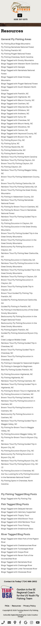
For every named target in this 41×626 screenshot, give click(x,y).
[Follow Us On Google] (25, 623)
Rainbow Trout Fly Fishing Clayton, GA (18, 160)
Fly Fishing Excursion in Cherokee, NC (17, 471)
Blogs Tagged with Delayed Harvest (16, 509)
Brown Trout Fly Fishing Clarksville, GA (18, 183)
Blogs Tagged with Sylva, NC (13, 117)
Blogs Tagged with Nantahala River (16, 562)
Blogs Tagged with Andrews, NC (15, 114)
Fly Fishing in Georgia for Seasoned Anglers (20, 363)
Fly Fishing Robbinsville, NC (13, 150)
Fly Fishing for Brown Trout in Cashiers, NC (19, 207)
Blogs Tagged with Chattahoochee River (18, 545)
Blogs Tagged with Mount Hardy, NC (17, 124)
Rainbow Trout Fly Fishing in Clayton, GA (19, 277)
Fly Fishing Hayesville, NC (12, 147)
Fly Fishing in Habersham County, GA (17, 197)
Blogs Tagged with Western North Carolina (19, 64)
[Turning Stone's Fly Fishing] (20, 7)
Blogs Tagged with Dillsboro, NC (15, 110)
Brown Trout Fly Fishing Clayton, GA (17, 163)
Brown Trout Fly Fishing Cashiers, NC (17, 398)
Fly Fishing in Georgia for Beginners (16, 366)
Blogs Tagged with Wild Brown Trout (17, 519)
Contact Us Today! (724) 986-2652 (20, 581)
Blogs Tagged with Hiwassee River (16, 572)
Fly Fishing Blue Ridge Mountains (15, 44)
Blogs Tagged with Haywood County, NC (19, 134)
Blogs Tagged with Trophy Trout (15, 515)
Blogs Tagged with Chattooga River (16, 565)
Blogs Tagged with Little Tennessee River (19, 569)
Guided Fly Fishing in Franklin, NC (16, 306)
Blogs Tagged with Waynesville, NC (16, 107)
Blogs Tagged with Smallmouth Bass (17, 529)
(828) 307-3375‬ (20, 19)
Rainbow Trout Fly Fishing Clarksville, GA (19, 187)
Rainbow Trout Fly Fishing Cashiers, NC (18, 381)
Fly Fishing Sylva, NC (10, 143)
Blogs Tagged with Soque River (14, 552)
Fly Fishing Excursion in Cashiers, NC (17, 394)
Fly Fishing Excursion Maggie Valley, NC (18, 434)
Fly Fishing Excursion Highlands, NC (17, 374)
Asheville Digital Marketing (13, 615)
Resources (16, 606)
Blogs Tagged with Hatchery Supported (18, 512)
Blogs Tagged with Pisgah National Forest (19, 84)
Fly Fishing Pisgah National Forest (16, 54)
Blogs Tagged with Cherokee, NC (15, 120)
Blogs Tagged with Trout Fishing (15, 525)
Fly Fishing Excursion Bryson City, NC (17, 451)
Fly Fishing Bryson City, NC (13, 140)
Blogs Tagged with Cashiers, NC (15, 104)
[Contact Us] (9, 623)
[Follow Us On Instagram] (31, 623)
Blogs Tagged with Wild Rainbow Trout (18, 522)
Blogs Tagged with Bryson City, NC (16, 137)
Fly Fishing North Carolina (12, 153)
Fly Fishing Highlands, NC (12, 378)
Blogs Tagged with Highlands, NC (15, 97)
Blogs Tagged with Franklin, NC (15, 94)
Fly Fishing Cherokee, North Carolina (17, 57)
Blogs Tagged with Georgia (13, 67)
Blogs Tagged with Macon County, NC (17, 100)
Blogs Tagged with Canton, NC (14, 130)
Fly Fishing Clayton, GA (11, 167)
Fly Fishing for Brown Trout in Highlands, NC (20, 391)
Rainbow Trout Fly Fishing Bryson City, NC (19, 461)
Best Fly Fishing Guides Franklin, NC (17, 370)
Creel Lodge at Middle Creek (13, 340)
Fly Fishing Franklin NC (11, 50)
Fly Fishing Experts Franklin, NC (15, 330)
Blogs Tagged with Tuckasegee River (17, 549)
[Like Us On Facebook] (20, 623)
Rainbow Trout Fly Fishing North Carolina (19, 157)
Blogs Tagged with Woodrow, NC (15, 127)
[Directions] (15, 623)
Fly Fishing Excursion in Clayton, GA (17, 223)
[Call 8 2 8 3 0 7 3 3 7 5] (3, 623)
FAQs (7, 606)
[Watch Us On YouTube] (38, 623)
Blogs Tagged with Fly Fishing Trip (16, 499)
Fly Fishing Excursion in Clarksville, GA (18, 260)
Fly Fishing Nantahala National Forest (17, 47)
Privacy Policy (29, 606)
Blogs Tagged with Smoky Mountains (17, 60)
